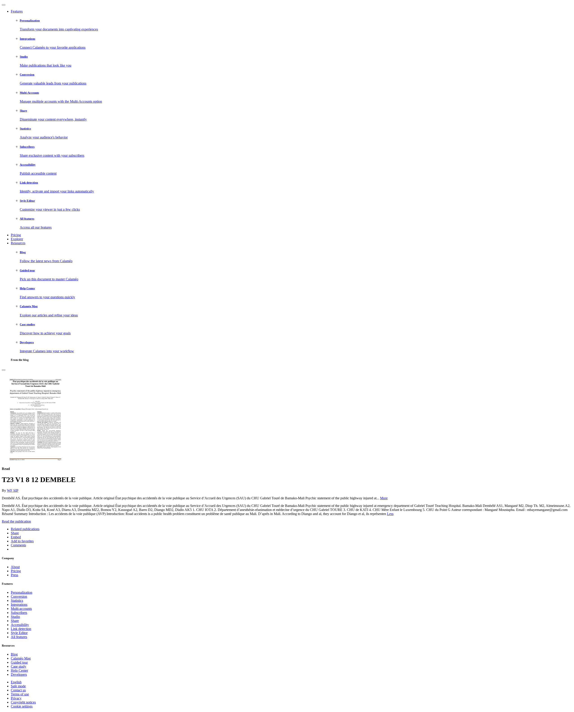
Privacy (16, 698)
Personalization (21, 592)
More (384, 498)
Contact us (18, 690)
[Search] (3, 370)
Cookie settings (22, 706)
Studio (15, 617)
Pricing (16, 235)
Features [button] (17, 11)
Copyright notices (23, 702)
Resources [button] (18, 243)
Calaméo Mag (21, 658)
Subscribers (19, 613)
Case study (18, 666)
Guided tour (19, 662)
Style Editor (19, 633)
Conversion (19, 596)
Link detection (21, 629)
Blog (14, 654)
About (15, 567)
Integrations (19, 604)
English (16, 682)
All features (19, 637)
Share (15, 621)
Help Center (19, 670)
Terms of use (20, 694)
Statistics (17, 600)
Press (14, 575)
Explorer (17, 239)
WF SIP (12, 490)
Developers (19, 674)
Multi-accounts (21, 608)
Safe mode (18, 686)
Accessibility (20, 625)
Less (390, 514)
